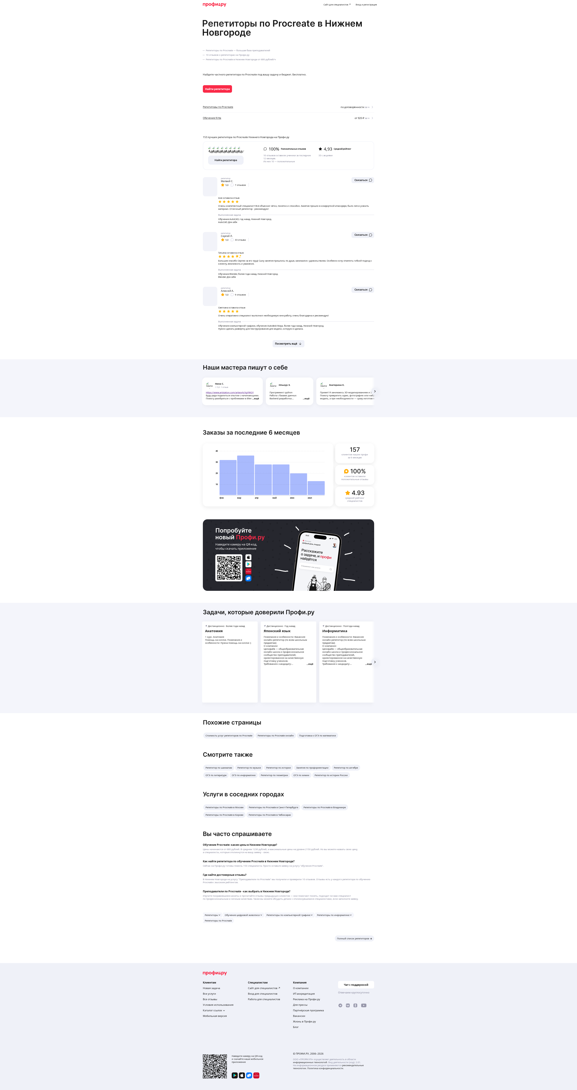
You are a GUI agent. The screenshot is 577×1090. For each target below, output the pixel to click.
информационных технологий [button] (310, 1062)
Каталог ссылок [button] (212, 1010)
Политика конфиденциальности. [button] (325, 1068)
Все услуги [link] (209, 993)
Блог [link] (296, 1027)
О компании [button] (300, 988)
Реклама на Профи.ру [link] (306, 999)
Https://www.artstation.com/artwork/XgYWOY (230, 392)
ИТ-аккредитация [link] (304, 993)
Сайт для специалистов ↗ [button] (264, 988)
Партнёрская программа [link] (308, 1010)
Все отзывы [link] (210, 999)
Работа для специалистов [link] (264, 999)
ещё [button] (256, 398)
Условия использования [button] (218, 1004)
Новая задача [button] (211, 988)
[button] (362, 180)
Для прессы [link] (300, 1004)
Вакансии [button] (299, 1016)
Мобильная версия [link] (215, 1016)
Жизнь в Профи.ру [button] (304, 1021)
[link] (217, 89)
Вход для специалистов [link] (262, 993)
